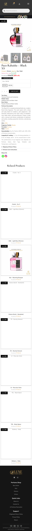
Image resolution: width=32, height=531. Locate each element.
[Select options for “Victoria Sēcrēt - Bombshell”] (16, 300)
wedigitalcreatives (19, 529)
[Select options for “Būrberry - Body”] (16, 447)
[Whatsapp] (3, 156)
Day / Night (20, 71)
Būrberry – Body (16, 461)
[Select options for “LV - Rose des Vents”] (16, 373)
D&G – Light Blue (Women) (16, 241)
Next (30, 41)
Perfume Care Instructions (10, 150)
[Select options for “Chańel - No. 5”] (16, 190)
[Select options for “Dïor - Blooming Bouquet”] (16, 263)
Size (3, 81)
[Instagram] (6, 156)
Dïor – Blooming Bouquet (16, 277)
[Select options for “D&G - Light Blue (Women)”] (16, 227)
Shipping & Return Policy (9, 147)
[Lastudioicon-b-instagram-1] (14, 477)
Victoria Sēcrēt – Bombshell (16, 314)
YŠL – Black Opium (16, 424)
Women (9, 71)
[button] (28, 48)
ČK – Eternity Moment (16, 351)
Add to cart (14, 91)
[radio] (5, 85)
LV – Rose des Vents (16, 387)
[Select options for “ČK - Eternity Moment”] (16, 337)
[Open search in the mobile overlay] (16, 11)
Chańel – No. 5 (16, 204)
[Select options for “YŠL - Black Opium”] (16, 410)
